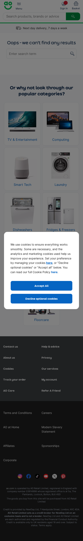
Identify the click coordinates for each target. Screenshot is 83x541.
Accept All (41, 285)
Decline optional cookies (41, 298)
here (49, 262)
